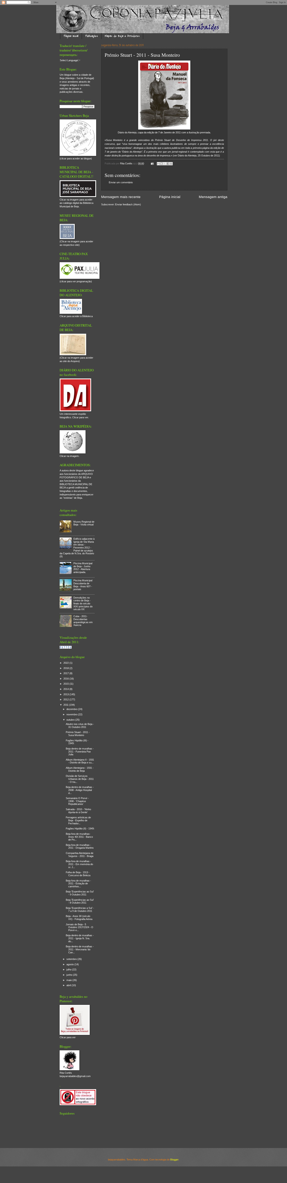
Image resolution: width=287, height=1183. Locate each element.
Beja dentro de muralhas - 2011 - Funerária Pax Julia (80, 751)
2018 (66, 668)
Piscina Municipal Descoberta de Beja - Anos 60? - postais (82, 585)
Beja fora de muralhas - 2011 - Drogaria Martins (80, 846)
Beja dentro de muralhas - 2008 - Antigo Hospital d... (80, 790)
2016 (66, 678)
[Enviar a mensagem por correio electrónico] (151, 163)
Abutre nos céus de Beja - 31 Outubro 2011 (80, 725)
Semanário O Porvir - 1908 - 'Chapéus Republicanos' (77, 801)
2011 (66, 705)
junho (69, 975)
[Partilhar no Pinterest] (171, 163)
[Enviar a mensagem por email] (158, 163)
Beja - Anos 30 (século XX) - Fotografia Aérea (79, 917)
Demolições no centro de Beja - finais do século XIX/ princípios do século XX (83, 603)
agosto (70, 964)
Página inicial (71, 36)
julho (69, 969)
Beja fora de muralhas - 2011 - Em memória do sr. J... (79, 864)
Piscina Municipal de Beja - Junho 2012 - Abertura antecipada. (82, 568)
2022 (66, 663)
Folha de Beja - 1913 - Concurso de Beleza (78, 874)
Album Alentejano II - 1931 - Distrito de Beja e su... (80, 761)
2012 (66, 699)
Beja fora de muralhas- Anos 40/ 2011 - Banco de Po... (79, 837)
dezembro (72, 709)
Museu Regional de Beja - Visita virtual (83, 523)
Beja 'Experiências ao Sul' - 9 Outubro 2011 (80, 893)
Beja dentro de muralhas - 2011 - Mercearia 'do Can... (80, 949)
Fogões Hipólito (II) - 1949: (80, 828)
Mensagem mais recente (121, 197)
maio (69, 980)
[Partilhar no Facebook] (168, 163)
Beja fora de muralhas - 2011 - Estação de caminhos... (78, 883)
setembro (71, 959)
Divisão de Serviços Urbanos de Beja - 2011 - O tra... (80, 779)
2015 (66, 683)
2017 (66, 673)
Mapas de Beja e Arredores (122, 36)
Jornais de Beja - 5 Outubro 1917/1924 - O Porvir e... (79, 927)
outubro (70, 719)
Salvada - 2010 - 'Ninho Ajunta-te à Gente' (78, 811)
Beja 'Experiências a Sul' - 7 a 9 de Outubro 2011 (80, 909)
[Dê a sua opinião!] (161, 163)
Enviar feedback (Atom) (128, 204)
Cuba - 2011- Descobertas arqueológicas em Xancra (83, 620)
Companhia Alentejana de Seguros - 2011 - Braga (79, 854)
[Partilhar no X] (164, 163)
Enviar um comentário (121, 182)
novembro (72, 714)
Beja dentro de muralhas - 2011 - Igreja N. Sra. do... (80, 938)
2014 (66, 689)
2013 (66, 694)
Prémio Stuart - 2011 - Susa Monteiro (78, 734)
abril (69, 985)
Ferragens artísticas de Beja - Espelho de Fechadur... (78, 820)
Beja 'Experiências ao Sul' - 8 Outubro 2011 (80, 901)
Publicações (91, 36)
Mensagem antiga (213, 197)
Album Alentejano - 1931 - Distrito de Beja (80, 769)
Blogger (174, 1159)
